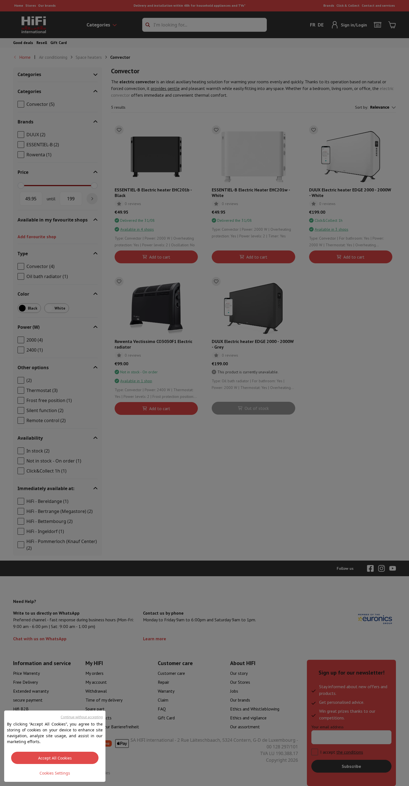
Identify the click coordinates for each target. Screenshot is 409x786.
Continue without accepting (82, 717)
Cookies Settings (55, 773)
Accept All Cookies (55, 758)
